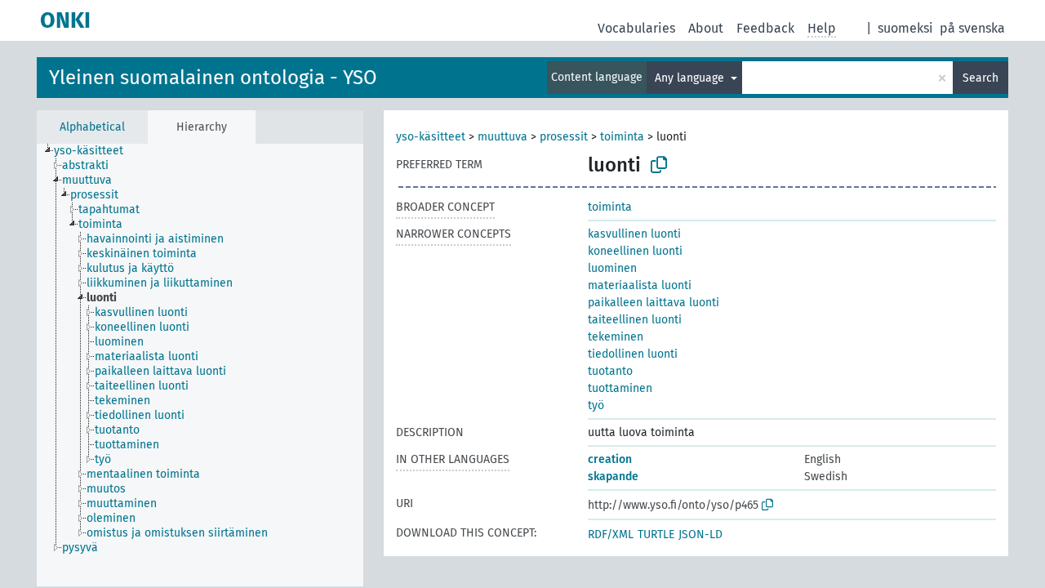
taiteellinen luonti (635, 320)
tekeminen (615, 337)
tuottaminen (620, 388)
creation (610, 459)
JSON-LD (700, 534)
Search (980, 78)
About (705, 28)
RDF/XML (611, 534)
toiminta (622, 137)
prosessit (564, 137)
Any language (691, 78)
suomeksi (905, 28)
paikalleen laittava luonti (653, 303)
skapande (613, 476)
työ (596, 405)
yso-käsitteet (430, 137)
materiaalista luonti (639, 285)
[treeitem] (95, 151)
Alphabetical (92, 127)
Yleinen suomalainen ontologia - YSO (213, 77)
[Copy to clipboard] (659, 165)
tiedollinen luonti (633, 354)
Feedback (765, 28)
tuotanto (610, 371)
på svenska (972, 28)
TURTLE (656, 534)
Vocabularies (636, 28)
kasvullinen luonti (634, 234)
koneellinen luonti (635, 251)
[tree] (200, 365)
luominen (612, 268)
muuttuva (502, 137)
